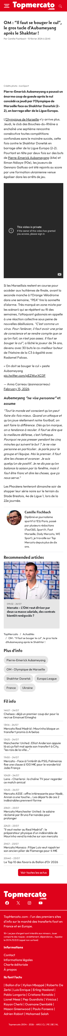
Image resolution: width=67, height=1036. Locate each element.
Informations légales (18, 960)
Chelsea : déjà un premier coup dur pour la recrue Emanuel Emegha (31, 715)
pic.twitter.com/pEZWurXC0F (25, 375)
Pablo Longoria (14, 994)
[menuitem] (60, 6)
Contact (9, 955)
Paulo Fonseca (43, 1009)
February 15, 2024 (16, 389)
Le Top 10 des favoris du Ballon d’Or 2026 (31, 862)
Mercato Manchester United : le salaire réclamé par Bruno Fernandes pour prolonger (29, 815)
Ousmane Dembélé (38, 1004)
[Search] (60, 6)
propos (11, 969)
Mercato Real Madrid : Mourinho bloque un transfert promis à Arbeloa (31, 730)
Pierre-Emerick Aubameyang (28, 158)
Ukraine (27, 688)
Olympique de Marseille (22, 119)
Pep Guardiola (33, 999)
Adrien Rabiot (13, 1014)
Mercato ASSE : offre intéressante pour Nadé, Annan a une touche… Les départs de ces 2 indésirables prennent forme (33, 797)
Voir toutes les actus (33, 872)
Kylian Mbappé (33, 985)
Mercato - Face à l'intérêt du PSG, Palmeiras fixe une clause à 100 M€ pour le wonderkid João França (33, 764)
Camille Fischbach (38, 512)
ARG (38, 1024)
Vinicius (51, 999)
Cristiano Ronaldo (40, 994)
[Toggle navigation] (7, 6)
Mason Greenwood (17, 1009)
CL (43, 1024)
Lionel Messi (12, 999)
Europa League (47, 678)
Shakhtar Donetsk (19, 678)
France (11, 688)
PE (48, 1024)
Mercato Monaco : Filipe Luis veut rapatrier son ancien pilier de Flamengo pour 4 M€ (32, 849)
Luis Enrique (21, 990)
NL (56, 1024)
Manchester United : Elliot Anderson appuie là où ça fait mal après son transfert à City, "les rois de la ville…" (32, 746)
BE (52, 1024)
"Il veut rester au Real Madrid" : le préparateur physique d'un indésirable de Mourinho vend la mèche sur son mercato (31, 833)
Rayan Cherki (13, 1004)
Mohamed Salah (37, 1014)
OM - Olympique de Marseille (26, 669)
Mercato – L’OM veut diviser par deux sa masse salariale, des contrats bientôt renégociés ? (31, 611)
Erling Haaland (43, 990)
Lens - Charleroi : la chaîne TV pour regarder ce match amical (33, 780)
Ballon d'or (13, 985)
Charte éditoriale (16, 964)
